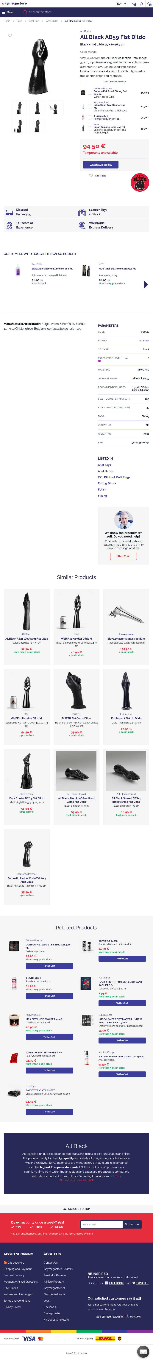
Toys (19, 21)
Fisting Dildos (107, 483)
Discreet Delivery (14, 1275)
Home (7, 21)
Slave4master (52, 1313)
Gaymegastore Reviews (58, 1269)
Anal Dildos (52, 21)
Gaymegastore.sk (54, 1294)
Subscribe (132, 1224)
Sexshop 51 (51, 1307)
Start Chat (123, 556)
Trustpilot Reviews (55, 1275)
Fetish (102, 489)
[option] (42, 274)
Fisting (102, 495)
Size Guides (11, 1288)
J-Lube (115, 1176)
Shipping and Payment (18, 1269)
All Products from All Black (76, 1180)
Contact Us (51, 1262)
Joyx (46, 1300)
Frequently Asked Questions (21, 1281)
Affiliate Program (54, 1281)
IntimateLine (101, 102)
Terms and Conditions (17, 1300)
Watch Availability (101, 164)
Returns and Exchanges (18, 1294)
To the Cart (49, 966)
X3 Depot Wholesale (56, 1319)
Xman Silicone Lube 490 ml (109, 127)
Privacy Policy (12, 1307)
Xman (97, 124)
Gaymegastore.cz (54, 1288)
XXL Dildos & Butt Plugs (114, 477)
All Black (85, 31)
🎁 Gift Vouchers (14, 1262)
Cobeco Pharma (103, 88)
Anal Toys (34, 21)
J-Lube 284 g (101, 116)
